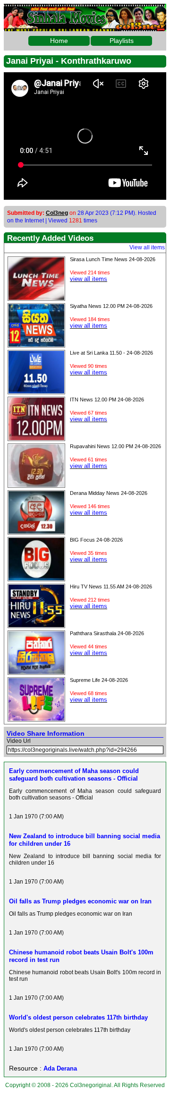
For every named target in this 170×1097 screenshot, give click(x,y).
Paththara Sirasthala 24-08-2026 (107, 633)
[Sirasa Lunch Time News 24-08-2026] (36, 297)
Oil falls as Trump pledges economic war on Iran (80, 901)
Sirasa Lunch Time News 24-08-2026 (112, 259)
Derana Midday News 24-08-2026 (108, 493)
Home (59, 40)
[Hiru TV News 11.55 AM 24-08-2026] (36, 625)
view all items (88, 278)
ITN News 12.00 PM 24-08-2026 (107, 399)
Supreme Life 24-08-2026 (99, 680)
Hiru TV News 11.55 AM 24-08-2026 (111, 586)
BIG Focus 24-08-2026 (96, 540)
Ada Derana (60, 1068)
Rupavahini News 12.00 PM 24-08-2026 (115, 446)
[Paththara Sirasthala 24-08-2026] (36, 671)
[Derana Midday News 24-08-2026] (36, 531)
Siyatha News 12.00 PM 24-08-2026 (111, 306)
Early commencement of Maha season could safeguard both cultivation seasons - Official (74, 774)
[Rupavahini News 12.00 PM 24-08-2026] (36, 484)
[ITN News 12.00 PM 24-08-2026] (36, 438)
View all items (147, 247)
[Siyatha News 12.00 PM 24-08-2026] (36, 344)
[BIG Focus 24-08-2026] (36, 578)
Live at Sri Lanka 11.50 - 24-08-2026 (111, 353)
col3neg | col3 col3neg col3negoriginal (85, 11)
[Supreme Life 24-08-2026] (36, 718)
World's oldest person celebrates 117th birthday (78, 1017)
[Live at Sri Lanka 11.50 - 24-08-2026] (36, 391)
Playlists (122, 40)
